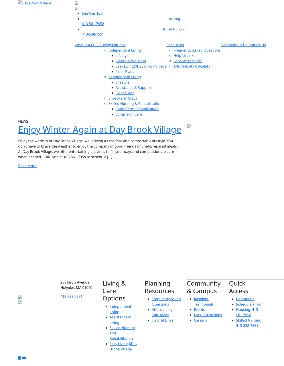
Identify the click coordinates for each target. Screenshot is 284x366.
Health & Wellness (131, 60)
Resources (175, 44)
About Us (239, 44)
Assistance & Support (134, 87)
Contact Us (256, 44)
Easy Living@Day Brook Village (141, 66)
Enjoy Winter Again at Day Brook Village (99, 129)
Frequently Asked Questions (197, 50)
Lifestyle (122, 55)
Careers (200, 320)
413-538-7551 (93, 34)
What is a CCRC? (88, 44)
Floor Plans (125, 71)
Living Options (113, 44)
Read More (27, 165)
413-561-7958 (93, 23)
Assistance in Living (124, 76)
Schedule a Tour (249, 304)
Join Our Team (94, 13)
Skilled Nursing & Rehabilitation (135, 103)
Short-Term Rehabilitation (137, 108)
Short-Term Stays (122, 98)
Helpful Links (184, 55)
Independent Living (124, 50)
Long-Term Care (129, 114)
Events (226, 44)
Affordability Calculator (193, 66)
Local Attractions (188, 60)
